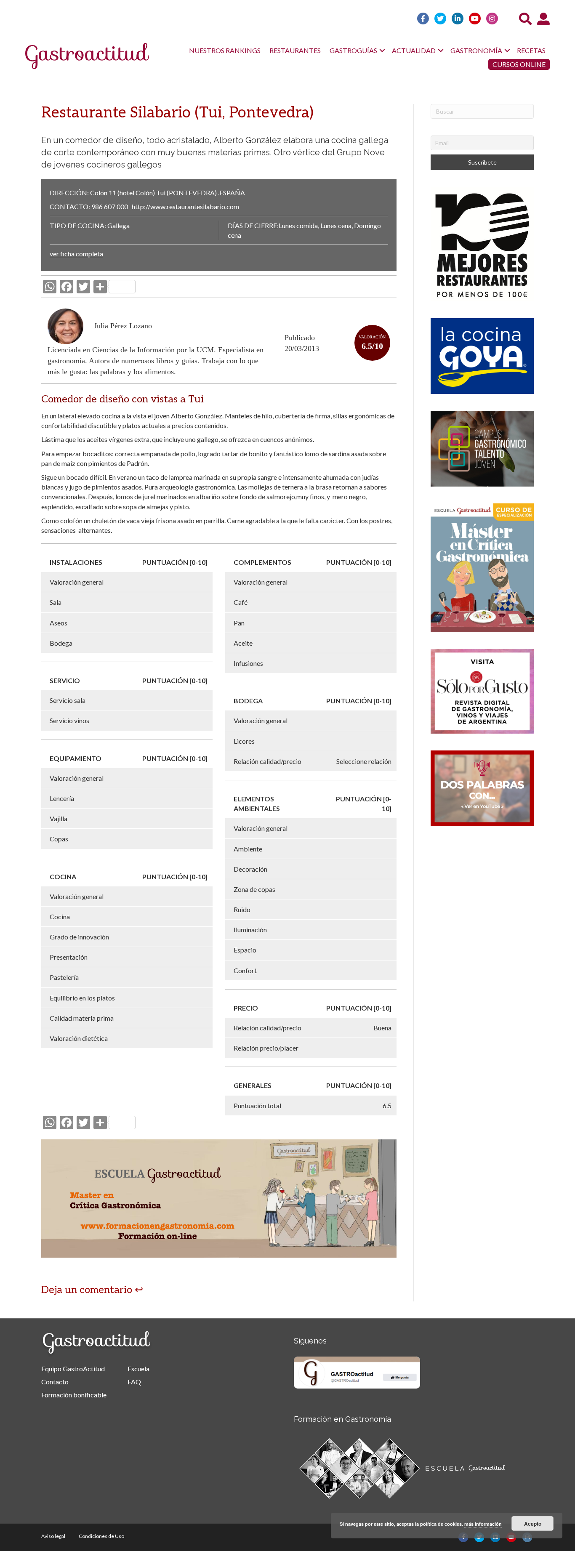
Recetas (531, 50)
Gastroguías (353, 50)
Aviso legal (53, 1536)
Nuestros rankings (225, 50)
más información (483, 1524)
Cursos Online (519, 64)
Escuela (138, 1369)
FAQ (134, 1382)
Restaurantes (295, 50)
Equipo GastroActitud (73, 1369)
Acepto (532, 1523)
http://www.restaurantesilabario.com (185, 206)
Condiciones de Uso (101, 1536)
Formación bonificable (73, 1395)
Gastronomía (476, 50)
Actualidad (414, 50)
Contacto (55, 1382)
